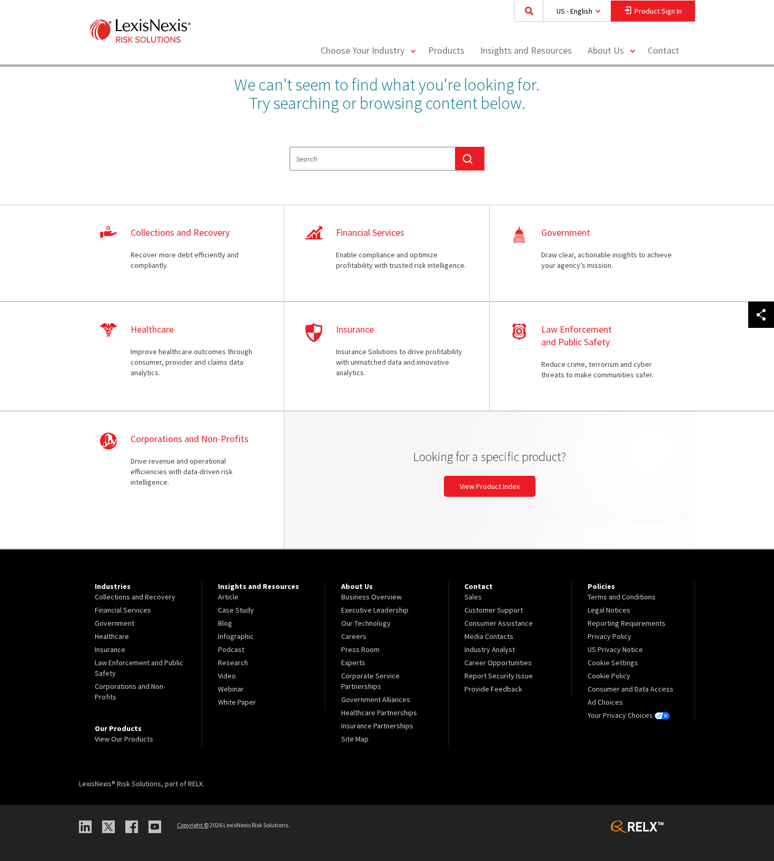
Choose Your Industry (362, 50)
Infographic (236, 636)
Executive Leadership (375, 610)
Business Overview (371, 597)
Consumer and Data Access (630, 689)
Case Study (236, 610)
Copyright (193, 825)
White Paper (237, 702)
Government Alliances (375, 699)
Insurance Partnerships (377, 725)
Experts (353, 662)
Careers (353, 636)
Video (227, 675)
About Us (606, 50)
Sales (473, 597)
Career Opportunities (498, 662)
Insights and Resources (526, 50)
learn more (181, 253)
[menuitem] (446, 50)
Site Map (355, 739)
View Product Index (490, 486)
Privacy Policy (609, 636)
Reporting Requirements (627, 623)
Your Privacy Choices (621, 715)
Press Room (360, 649)
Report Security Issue (498, 675)
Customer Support (493, 610)
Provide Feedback (493, 689)
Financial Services (123, 610)
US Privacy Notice (615, 649)
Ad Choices (605, 702)
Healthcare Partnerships (379, 712)
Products (446, 50)
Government (114, 623)
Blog (225, 623)
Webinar (231, 689)
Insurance (110, 649)
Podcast (231, 649)
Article (228, 597)
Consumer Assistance (498, 623)
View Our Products (124, 739)
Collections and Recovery (135, 597)
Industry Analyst (489, 649)
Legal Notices (609, 610)
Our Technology (366, 623)
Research (233, 662)
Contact (663, 50)
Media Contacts (488, 636)
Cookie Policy (609, 675)
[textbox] (372, 159)
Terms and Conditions (622, 597)
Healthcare (112, 636)
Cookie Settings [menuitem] (613, 662)
